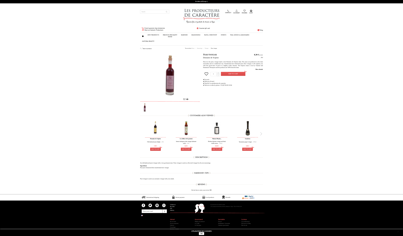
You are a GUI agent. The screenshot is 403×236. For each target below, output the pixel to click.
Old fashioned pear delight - (155, 142)
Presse (220, 221)
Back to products (147, 48)
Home (193, 48)
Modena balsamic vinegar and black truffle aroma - (217, 142)
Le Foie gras (198, 225)
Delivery (172, 210)
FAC (171, 208)
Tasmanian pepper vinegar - (247, 142)
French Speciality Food (170, 35)
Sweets (223, 35)
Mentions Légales (174, 229)
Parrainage (173, 227)
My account (173, 221)
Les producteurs (245, 221)
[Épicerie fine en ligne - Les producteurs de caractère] (201, 15)
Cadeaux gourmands (223, 225)
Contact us (173, 204)
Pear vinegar (210, 54)
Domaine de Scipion (211, 58)
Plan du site (244, 225)
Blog (261, 30)
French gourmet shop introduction (154, 28)
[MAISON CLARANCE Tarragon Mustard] (145, 107)
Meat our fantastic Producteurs (153, 30)
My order (172, 206)
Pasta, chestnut (210, 35)
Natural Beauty (148, 41)
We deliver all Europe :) (201, 1)
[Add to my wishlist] (207, 75)
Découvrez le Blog (246, 223)
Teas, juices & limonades (239, 35)
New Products (153, 35)
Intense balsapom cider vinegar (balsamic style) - (186, 142)
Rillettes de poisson (200, 221)
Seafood (184, 35)
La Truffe (197, 223)
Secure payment (174, 223)
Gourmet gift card (204, 28)
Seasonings (195, 35)
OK (201, 233)
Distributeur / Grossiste (224, 223)
